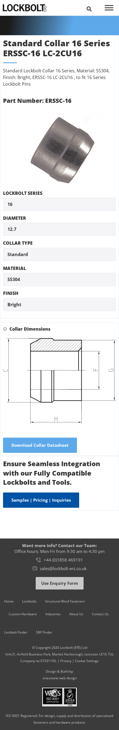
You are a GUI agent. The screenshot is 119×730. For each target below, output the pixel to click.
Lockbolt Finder (15, 632)
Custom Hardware (23, 614)
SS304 (13, 279)
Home (9, 601)
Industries (53, 614)
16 (9, 204)
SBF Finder (44, 632)
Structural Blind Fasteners (65, 601)
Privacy (65, 660)
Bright (14, 305)
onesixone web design (60, 678)
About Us (76, 614)
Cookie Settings (87, 660)
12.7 (11, 229)
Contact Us (100, 614)
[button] (89, 8)
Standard (17, 254)
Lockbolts (29, 601)
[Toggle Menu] (109, 7)
